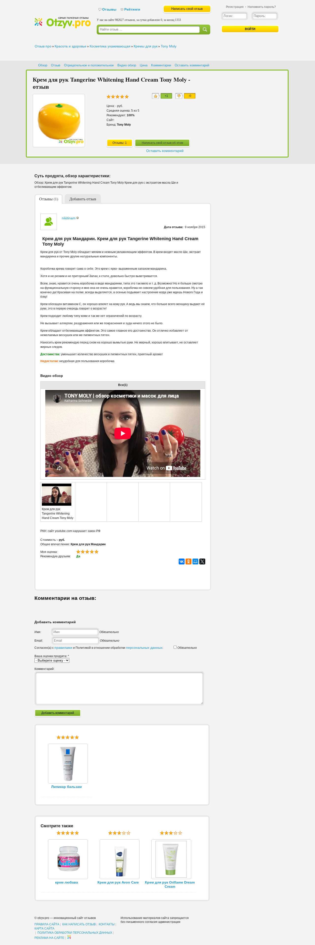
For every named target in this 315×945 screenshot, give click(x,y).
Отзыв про (43, 46)
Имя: (37, 632)
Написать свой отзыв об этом (162, 143)
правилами (63, 648)
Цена (143, 65)
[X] (202, 561)
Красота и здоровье (70, 46)
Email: (38, 640)
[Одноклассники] (188, 561)
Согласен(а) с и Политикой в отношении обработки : (98, 648)
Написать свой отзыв (187, 9)
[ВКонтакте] (182, 561)
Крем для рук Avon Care (118, 882)
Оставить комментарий (192, 65)
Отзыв (55, 65)
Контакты (107, 924)
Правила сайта (46, 924)
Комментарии (161, 65)
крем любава (66, 882)
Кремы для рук (146, 46)
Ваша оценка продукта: (51, 656)
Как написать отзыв (79, 924)
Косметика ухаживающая (110, 46)
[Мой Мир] (195, 561)
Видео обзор (126, 65)
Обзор (42, 65)
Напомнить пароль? (262, 7)
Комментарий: (44, 669)
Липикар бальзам (66, 787)
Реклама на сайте (49, 938)
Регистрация (235, 7)
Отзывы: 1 (119, 143)
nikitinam (69, 218)
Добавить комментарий (57, 713)
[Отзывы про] (62, 27)
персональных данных (144, 648)
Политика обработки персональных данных (74, 932)
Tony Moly (168, 46)
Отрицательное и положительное (89, 65)
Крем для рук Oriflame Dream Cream (170, 884)
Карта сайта (44, 928)
